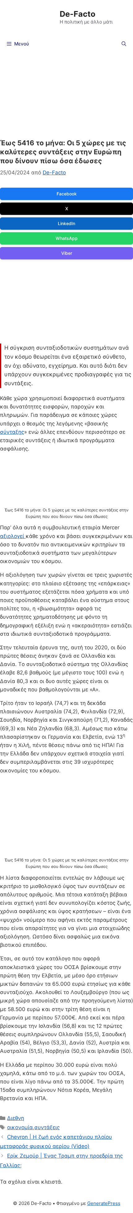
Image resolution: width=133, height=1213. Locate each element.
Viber (66, 253)
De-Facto (77, 14)
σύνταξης (12, 432)
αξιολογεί (13, 536)
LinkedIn (66, 223)
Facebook (67, 193)
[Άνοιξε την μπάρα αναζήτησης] (124, 44)
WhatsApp (67, 238)
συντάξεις (47, 1127)
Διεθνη (15, 1118)
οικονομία (20, 1127)
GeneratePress (103, 1203)
